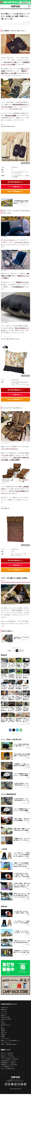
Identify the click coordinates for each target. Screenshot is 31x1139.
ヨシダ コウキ (27, 832)
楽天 (5, 54)
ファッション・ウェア (5, 889)
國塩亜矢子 (28, 868)
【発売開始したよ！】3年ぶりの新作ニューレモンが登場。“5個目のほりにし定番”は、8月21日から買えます (22, 953)
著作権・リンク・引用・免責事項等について (10, 1040)
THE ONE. (3, 1023)
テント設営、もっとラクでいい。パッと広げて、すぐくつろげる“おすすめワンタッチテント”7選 (22, 932)
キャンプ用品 (16, 733)
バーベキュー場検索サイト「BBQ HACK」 (10, 1059)
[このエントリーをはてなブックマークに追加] (17, 730)
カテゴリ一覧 (4, 1011)
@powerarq (12, 604)
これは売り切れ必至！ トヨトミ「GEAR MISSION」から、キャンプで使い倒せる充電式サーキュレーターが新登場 (22, 786)
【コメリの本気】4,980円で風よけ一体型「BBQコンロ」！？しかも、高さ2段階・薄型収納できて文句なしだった (22, 746)
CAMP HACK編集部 (26, 899)
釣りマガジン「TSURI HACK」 (7, 1055)
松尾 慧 (28, 858)
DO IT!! (2, 1021)
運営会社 (3, 1029)
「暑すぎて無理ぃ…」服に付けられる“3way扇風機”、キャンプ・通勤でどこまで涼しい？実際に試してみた (22, 821)
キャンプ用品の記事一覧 (13, 9)
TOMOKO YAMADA (26, 758)
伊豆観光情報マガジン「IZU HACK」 (9, 1061)
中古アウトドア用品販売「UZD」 (8, 1068)
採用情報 (3, 1030)
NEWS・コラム (4, 858)
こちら (7, 443)
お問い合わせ (4, 1032)
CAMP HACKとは (4, 1007)
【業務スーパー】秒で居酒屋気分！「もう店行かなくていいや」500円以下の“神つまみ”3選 (21, 864)
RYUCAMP (28, 748)
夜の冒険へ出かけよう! (6, 1025)
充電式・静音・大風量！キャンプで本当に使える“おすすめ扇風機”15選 (22, 830)
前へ (10, 651)
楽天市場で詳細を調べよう (15, 182)
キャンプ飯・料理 (4, 868)
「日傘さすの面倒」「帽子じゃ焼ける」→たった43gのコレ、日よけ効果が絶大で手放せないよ (21, 885)
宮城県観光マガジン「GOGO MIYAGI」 (9, 1064)
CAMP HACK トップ (4, 9)
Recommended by (23, 724)
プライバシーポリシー (5, 1038)
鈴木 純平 (28, 879)
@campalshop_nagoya (15, 441)
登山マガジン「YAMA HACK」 (7, 1053)
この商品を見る (25, 163)
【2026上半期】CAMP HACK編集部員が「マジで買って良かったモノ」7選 (22, 755)
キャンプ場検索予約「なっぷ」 (7, 1066)
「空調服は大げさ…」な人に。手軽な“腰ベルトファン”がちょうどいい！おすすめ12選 (22, 840)
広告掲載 (3, 1034)
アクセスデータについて (6, 1042)
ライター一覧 (4, 1013)
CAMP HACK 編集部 (24, 787)
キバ (29, 822)
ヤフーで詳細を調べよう (15, 187)
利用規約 (3, 1036)
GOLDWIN (6, 322)
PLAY (2, 1027)
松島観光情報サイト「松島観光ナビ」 (9, 1062)
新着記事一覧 (4, 1009)
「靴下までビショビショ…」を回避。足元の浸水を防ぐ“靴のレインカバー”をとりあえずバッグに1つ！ (22, 943)
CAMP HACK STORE (5, 1017)
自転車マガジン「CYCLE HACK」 (8, 1057)
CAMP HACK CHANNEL (6, 1019)
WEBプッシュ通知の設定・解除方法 (8, 1044)
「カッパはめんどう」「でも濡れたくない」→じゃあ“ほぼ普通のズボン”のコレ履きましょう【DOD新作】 (22, 923)
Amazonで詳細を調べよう (15, 191)
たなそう (28, 842)
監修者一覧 (3, 1015)
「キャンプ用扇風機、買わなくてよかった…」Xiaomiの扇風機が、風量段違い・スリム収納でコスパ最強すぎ (22, 776)
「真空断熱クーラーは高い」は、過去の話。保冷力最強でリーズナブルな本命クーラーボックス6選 (22, 765)
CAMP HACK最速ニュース (25, 954)
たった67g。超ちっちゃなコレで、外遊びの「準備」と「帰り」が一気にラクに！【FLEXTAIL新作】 (22, 913)
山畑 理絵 (28, 777)
